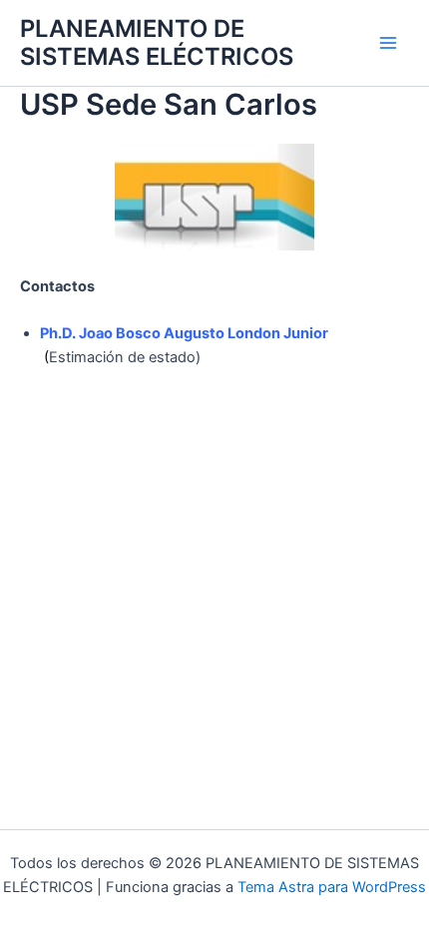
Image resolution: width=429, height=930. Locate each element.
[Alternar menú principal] (388, 43)
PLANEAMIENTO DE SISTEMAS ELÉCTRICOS (156, 42)
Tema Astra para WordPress (331, 887)
